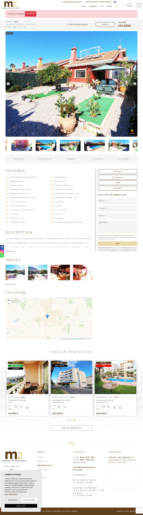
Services (42, 469)
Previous (8, 84)
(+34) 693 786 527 (91, 2)
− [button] (8, 303)
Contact (109, 6)
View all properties (71, 428)
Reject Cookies (12, 500)
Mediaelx (133, 511)
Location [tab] (98, 159)
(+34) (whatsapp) (84, 461)
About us (42, 461)
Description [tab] (45, 159)
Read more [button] (10, 284)
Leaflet (62, 338)
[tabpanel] (27, 388)
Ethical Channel (70, 511)
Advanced (30, 13)
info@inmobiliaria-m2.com (72, 2)
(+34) (83, 457)
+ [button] (8, 300)
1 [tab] (68, 420)
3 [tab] (75, 420)
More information (11, 494)
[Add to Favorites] (45, 363)
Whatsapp (118, 171)
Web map (57, 511)
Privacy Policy (109, 237)
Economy (124, 159)
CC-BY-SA (89, 338)
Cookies (47, 511)
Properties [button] (92, 6)
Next (134, 84)
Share (117, 182)
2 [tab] (71, 420)
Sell (102, 6)
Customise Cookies (29, 500)
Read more (10, 251)
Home (84, 6)
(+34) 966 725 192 (105, 2)
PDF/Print (118, 188)
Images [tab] (71, 159)
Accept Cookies (21, 506)
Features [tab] (19, 159)
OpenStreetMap (75, 338)
